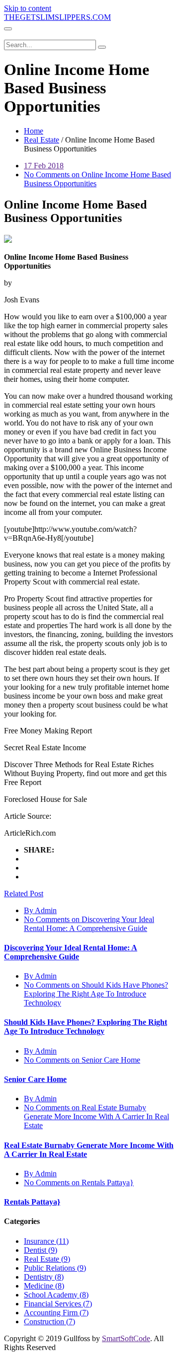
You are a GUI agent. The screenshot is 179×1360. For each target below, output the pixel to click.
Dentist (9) (40, 1250)
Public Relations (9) (55, 1268)
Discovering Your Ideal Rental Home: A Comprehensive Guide (70, 952)
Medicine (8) (44, 1286)
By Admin (40, 910)
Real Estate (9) (47, 1259)
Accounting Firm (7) (56, 1312)
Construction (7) (49, 1321)
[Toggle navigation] (8, 28)
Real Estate (41, 140)
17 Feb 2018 (44, 165)
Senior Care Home (35, 1079)
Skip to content (27, 8)
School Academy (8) (56, 1294)
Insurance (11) (46, 1241)
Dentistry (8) (44, 1277)
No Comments (89, 923)
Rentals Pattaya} (32, 1202)
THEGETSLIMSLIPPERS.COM (57, 17)
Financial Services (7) (58, 1303)
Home (33, 131)
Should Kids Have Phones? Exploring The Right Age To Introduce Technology (85, 1026)
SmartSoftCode (126, 1338)
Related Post (23, 893)
